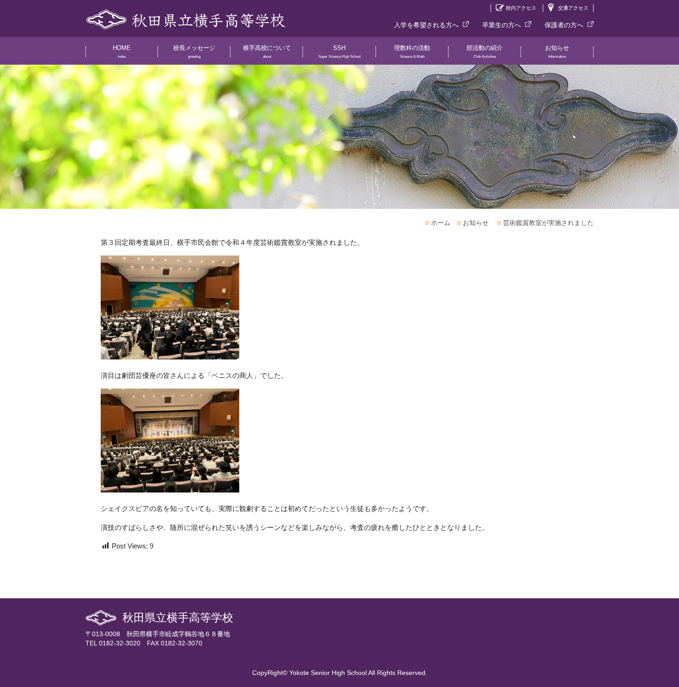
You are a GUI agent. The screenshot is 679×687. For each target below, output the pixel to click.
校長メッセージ (194, 51)
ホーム (440, 222)
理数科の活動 (412, 51)
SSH (339, 51)
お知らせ (557, 51)
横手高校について (267, 51)
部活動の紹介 (485, 51)
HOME (122, 51)
